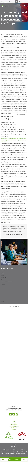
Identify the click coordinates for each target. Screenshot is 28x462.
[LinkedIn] (10, 414)
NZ (19, 1)
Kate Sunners (7, 220)
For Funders (14, 427)
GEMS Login (11, 1)
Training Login (4, 1)
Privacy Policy (14, 446)
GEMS (14, 423)
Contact (14, 429)
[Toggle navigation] (24, 6)
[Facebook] (17, 414)
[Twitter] (13, 414)
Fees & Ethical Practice (14, 448)
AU (16, 1)
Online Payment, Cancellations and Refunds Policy (14, 449)
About (14, 421)
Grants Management (14, 426)
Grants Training (14, 424)
